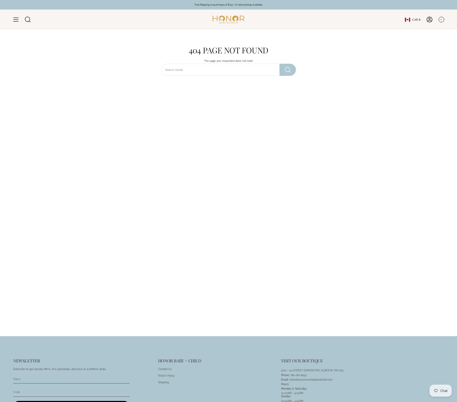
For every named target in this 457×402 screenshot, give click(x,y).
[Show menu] (16, 19)
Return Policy (166, 375)
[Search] (288, 70)
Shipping (163, 382)
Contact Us (165, 369)
